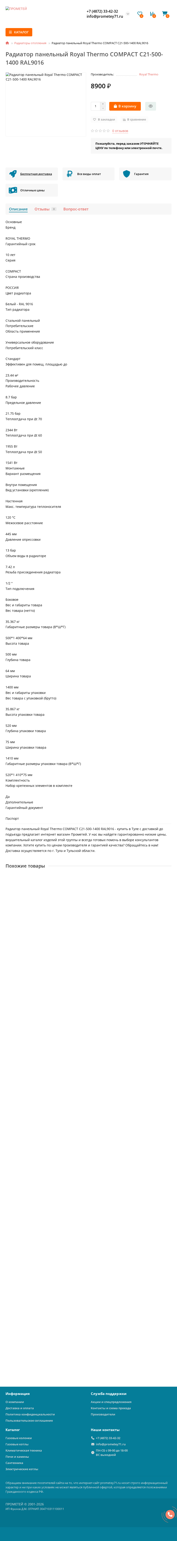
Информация (18, 1393)
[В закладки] (168, 878)
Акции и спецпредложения (111, 1402)
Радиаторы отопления (30, 43)
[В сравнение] (168, 887)
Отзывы (45, 209)
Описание (18, 209)
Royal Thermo (148, 74)
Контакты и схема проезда (111, 1408)
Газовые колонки (19, 1438)
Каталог (13, 1429)
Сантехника (14, 1463)
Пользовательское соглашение (29, 1420)
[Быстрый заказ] (150, 106)
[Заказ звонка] (170, 1514)
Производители (103, 1414)
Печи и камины (17, 1457)
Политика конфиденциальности (30, 1414)
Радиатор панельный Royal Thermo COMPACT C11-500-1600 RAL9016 (62, 1236)
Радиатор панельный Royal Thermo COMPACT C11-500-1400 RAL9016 (62, 1338)
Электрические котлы (22, 1469)
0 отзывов (120, 131)
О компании (15, 1402)
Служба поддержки (109, 1393)
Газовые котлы (17, 1444)
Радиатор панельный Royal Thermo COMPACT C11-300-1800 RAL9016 (62, 930)
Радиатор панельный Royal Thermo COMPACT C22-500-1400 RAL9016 (62, 1032)
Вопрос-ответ (75, 209)
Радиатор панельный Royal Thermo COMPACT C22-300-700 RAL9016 (61, 1134)
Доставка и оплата (20, 1408)
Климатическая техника (24, 1450)
